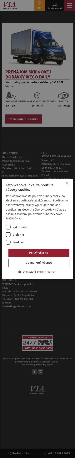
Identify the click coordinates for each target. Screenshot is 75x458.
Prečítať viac (13, 218)
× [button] (66, 183)
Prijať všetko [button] (38, 253)
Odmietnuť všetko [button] (39, 262)
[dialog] (37, 229)
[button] (37, 272)
